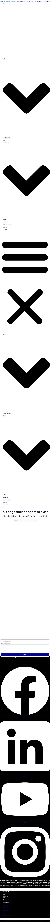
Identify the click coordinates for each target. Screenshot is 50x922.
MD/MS (4, 140)
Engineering (5, 222)
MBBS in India (7, 137)
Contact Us (5, 229)
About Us (5, 227)
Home (4, 58)
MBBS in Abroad (7, 138)
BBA (5, 219)
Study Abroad (6, 226)
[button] (25, 281)
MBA (5, 221)
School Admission (7, 224)
